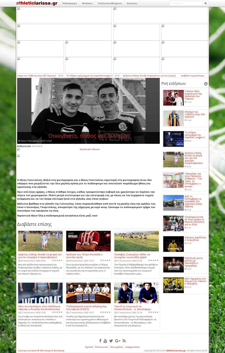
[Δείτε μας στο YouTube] (105, 340)
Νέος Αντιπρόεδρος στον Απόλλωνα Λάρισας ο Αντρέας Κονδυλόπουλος (39, 307)
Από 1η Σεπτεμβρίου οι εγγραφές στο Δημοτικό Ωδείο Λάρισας (193, 201)
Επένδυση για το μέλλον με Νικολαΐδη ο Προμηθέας (194, 262)
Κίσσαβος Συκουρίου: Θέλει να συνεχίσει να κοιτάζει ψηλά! (132, 255)
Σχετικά (89, 346)
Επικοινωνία (101, 346)
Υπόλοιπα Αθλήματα (110, 3)
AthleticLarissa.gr (176, 350)
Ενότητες (132, 3)
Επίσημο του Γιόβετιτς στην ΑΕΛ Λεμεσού (24, 75)
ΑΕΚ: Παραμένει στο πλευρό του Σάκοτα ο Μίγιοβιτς (195, 281)
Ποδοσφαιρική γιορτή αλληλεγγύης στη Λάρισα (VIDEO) (86, 307)
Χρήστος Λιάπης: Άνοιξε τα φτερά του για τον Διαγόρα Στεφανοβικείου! (147, 75)
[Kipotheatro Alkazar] (88, 149)
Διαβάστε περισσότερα (192, 75)
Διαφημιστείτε (132, 346)
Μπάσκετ (87, 3)
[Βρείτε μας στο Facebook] (100, 340)
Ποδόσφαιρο (69, 3)
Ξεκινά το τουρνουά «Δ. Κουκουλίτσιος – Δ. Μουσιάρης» (132, 307)
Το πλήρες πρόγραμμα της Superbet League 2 (79, 75)
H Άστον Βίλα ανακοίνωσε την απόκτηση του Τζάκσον (193, 95)
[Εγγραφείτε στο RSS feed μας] (124, 340)
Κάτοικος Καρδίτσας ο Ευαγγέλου (195, 238)
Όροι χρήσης (116, 346)
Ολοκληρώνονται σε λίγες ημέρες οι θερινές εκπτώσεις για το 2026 (194, 221)
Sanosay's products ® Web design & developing (41, 350)
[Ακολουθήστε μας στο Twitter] (111, 340)
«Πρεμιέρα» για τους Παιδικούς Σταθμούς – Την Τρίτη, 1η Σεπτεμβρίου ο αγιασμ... (193, 179)
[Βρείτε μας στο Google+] (117, 340)
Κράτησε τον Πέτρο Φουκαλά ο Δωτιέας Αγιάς (84, 255)
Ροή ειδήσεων (173, 83)
